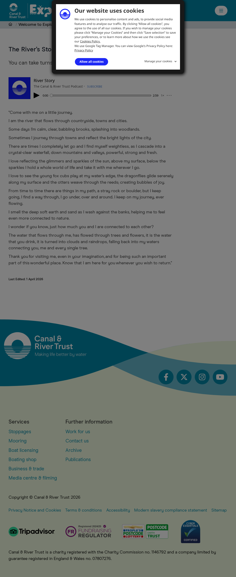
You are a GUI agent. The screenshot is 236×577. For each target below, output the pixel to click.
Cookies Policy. (90, 41)
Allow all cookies (91, 61)
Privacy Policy (83, 50)
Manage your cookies (158, 61)
